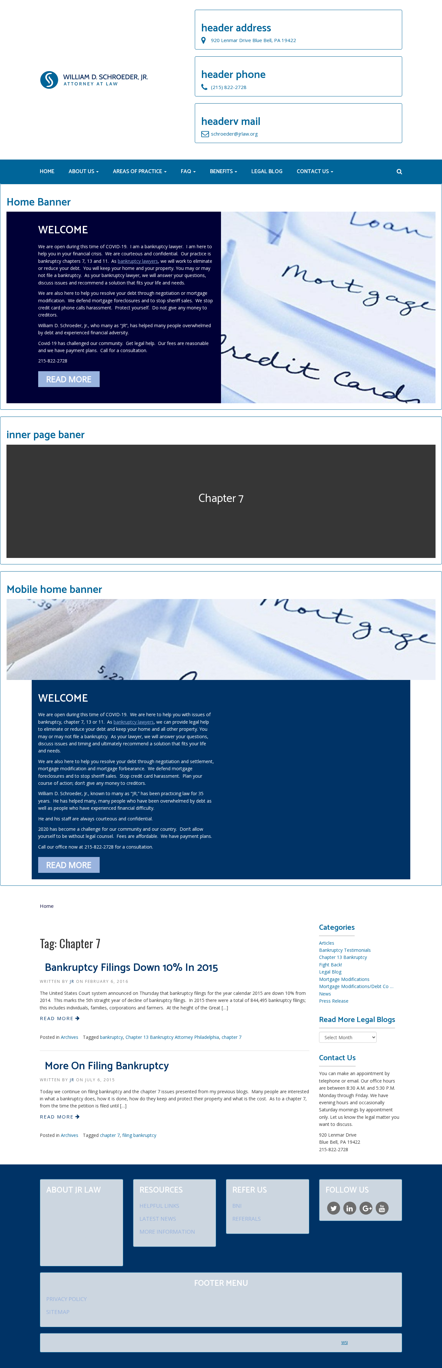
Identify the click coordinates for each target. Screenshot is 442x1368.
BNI (237, 1205)
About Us (82, 171)
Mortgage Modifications (344, 979)
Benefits (222, 171)
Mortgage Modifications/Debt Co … (356, 986)
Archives (69, 1037)
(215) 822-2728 (229, 87)
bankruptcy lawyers (138, 261)
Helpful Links (159, 1205)
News (325, 994)
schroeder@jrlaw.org (234, 134)
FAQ (187, 171)
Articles (326, 943)
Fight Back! (330, 965)
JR (72, 981)
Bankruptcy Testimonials (345, 950)
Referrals (246, 1218)
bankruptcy (111, 1037)
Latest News (157, 1218)
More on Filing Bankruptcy (107, 1066)
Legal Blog (266, 171)
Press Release (333, 1001)
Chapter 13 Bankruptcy (343, 957)
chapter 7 (231, 1037)
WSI (344, 1342)
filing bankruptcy (139, 1135)
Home (47, 171)
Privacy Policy (66, 1299)
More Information (167, 1231)
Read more (69, 378)
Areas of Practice (138, 171)
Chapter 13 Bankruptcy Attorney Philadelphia (172, 1037)
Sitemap (58, 1312)
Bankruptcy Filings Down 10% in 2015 (131, 968)
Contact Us (313, 171)
